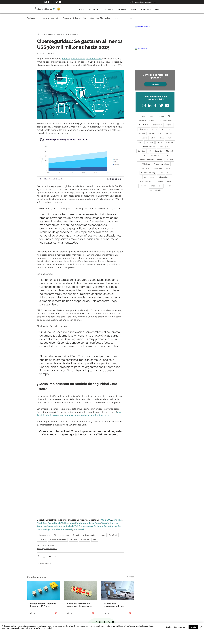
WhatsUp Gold (155, 133)
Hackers (102, 535)
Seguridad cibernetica (146, 120)
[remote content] (80, 479)
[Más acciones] (122, 34)
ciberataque (143, 129)
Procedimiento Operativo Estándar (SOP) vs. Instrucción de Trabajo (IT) (43, 604)
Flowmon (169, 142)
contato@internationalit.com (145, 2)
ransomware (64, 535)
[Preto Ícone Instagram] (96, 621)
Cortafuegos (163, 147)
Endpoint (158, 151)
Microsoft (169, 151)
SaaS (153, 177)
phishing (144, 138)
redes (154, 129)
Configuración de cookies (175, 627)
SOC (145, 155)
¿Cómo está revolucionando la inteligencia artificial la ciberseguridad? (115, 604)
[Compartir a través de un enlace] (55, 556)
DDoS (153, 138)
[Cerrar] (201, 627)
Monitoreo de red (50, 18)
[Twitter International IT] (56, 2)
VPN (168, 168)
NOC (140, 142)
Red (169, 138)
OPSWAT (149, 142)
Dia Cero (73, 540)
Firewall (76, 535)
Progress (169, 160)
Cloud (161, 173)
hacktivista (85, 540)
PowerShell (157, 168)
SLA (168, 173)
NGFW (159, 142)
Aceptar (193, 627)
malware (160, 116)
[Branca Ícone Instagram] (45, 2)
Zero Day (42, 540)
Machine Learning (148, 173)
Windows (146, 164)
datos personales (147, 181)
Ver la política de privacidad (41, 628)
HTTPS (160, 181)
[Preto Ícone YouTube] (113, 621)
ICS (145, 177)
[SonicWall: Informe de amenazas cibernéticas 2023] (80, 590)
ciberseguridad (44, 535)
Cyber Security (89, 535)
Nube (161, 138)
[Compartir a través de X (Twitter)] (44, 556)
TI (55, 535)
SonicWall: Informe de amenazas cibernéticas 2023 (79, 604)
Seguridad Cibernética (100, 18)
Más (116, 18)
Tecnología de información (74, 18)
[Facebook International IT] (52, 2)
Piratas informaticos (161, 164)
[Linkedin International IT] (49, 2)
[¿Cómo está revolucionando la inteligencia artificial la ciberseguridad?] (117, 590)
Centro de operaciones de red (150, 160)
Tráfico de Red (155, 186)
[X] (108, 621)
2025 (95, 540)
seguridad (145, 168)
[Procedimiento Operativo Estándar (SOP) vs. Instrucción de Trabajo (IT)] (43, 590)
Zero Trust (113, 535)
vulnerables (163, 177)
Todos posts (32, 18)
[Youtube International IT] (60, 2)
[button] (131, 18)
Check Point (144, 125)
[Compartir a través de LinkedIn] (50, 556)
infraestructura (149, 147)
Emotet (143, 186)
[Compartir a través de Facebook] (38, 556)
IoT (150, 151)
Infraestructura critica (58, 540)
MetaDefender (155, 190)
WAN (169, 181)
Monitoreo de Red (166, 120)
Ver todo (130, 577)
